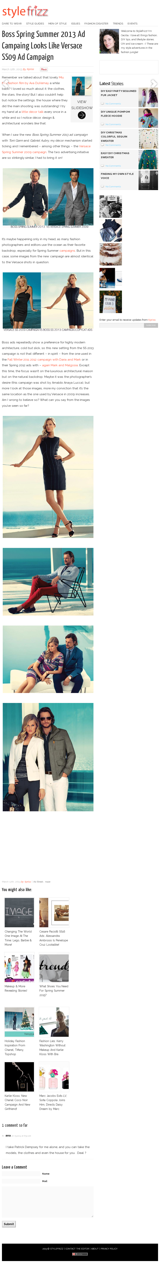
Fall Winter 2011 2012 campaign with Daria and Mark (44, 359)
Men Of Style (57, 23)
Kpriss (151, 319)
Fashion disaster (96, 23)
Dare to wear (12, 23)
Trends (118, 23)
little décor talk (33, 112)
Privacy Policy (109, 1249)
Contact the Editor (77, 1249)
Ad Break (38, 881)
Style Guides (35, 23)
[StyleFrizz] (25, 20)
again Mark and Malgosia (60, 365)
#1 (3, 1136)
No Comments (113, 103)
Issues (75, 23)
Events (132, 23)
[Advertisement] (48, 847)
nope (47, 881)
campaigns (67, 250)
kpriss (30, 69)
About (95, 1249)
